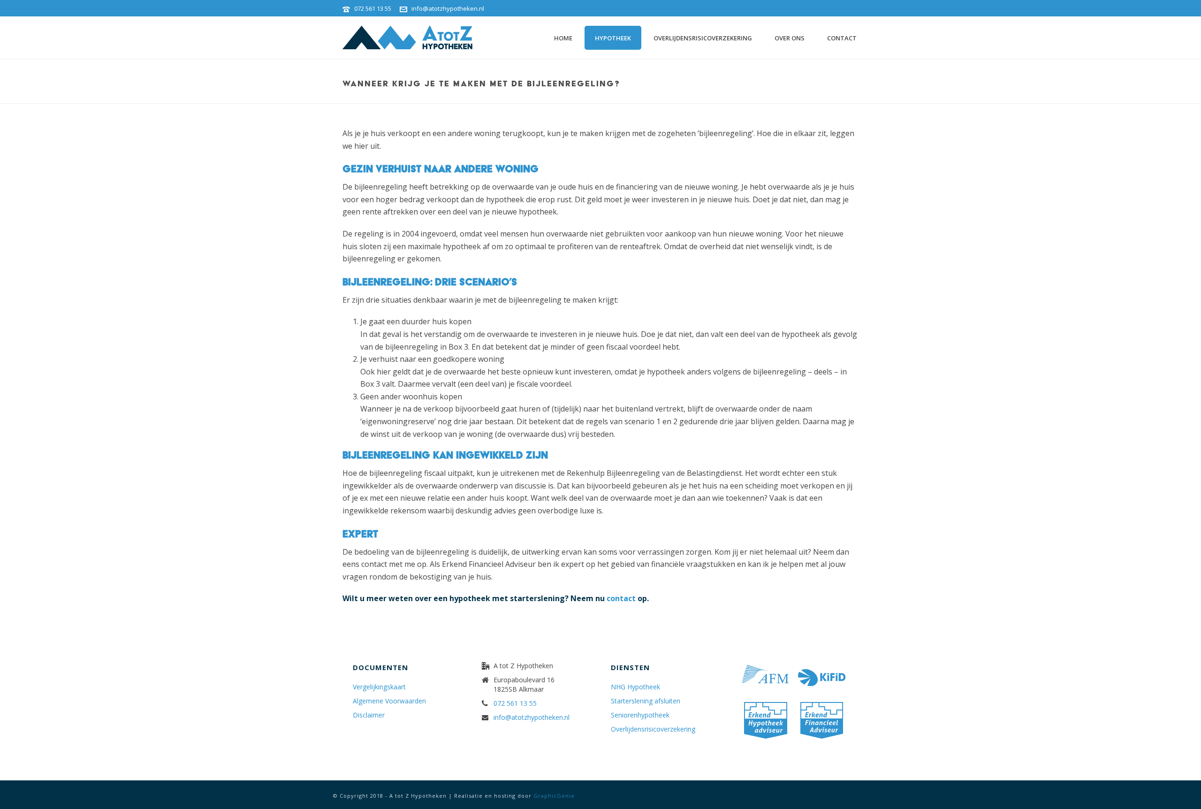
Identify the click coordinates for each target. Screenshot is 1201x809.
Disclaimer (369, 715)
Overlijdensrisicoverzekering (703, 38)
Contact (842, 38)
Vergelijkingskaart (379, 687)
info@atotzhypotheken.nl (447, 8)
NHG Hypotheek (635, 687)
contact (621, 598)
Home (563, 38)
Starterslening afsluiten (645, 701)
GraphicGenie (554, 795)
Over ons (790, 38)
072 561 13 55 (372, 8)
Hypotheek (613, 38)
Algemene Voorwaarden (389, 701)
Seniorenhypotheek (640, 715)
